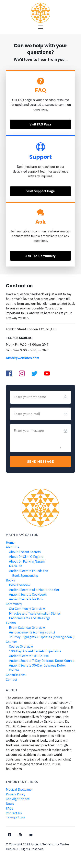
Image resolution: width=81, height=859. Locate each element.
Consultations (16, 675)
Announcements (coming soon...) (32, 632)
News (10, 804)
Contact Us (14, 813)
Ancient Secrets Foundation (28, 571)
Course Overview (21, 646)
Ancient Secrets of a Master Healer (34, 590)
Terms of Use (15, 818)
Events (11, 623)
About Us (12, 547)
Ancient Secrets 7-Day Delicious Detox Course (41, 661)
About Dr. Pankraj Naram (27, 561)
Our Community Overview (27, 609)
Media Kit (15, 566)
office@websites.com (22, 358)
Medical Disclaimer (19, 789)
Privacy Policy (15, 794)
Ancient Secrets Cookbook (28, 594)
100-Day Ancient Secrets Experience (35, 651)
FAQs (9, 808)
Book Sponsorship (25, 576)
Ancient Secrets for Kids (26, 599)
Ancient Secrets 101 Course (29, 656)
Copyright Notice (18, 799)
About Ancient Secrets (25, 552)
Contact (11, 680)
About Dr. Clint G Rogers (26, 557)
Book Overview (19, 585)
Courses (11, 642)
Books (10, 580)
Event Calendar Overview (27, 628)
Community (14, 604)
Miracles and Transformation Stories (35, 613)
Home (10, 542)
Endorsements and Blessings (30, 618)
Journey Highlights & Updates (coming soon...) (42, 637)
